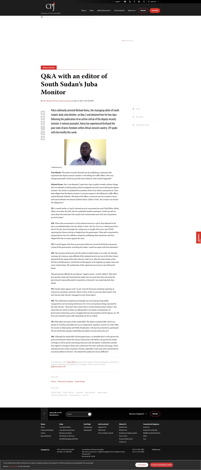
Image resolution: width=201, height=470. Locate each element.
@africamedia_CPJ (58, 366)
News (43, 424)
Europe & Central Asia (150, 430)
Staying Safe (88, 430)
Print (138, 109)
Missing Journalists (65, 433)
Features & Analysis (49, 68)
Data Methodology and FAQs (68, 439)
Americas (146, 427)
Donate (143, 10)
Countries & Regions (151, 424)
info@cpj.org (156, 449)
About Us (122, 424)
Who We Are (123, 430)
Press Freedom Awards (105, 433)
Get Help (155, 10)
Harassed (79, 392)
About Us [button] (131, 10)
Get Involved (103, 424)
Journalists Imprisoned (66, 430)
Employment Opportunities (128, 433)
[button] (158, 1)
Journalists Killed (64, 427)
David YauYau (68, 392)
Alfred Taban (56, 392)
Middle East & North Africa (151, 433)
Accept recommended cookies (161, 465)
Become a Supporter (136, 414)
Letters (43, 433)
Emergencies (88, 427)
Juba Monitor (90, 392)
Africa (53, 381)
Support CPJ (102, 427)
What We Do (123, 427)
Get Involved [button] (119, 10)
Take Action (102, 430)
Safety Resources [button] (103, 10)
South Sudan (80, 381)
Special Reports (46, 436)
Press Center (123, 436)
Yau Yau (85, 395)
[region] (100, 465)
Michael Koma (75, 395)
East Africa (71, 362)
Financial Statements (126, 439)
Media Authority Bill (59, 395)
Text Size (139, 117)
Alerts (43, 427)
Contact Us (122, 442)
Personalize (142, 465)
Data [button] (91, 10)
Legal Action (102, 392)
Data (61, 424)
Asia (144, 439)
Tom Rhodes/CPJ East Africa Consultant (57, 101)
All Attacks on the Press (67, 436)
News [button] (84, 10)
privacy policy (13, 466)
